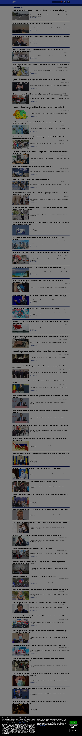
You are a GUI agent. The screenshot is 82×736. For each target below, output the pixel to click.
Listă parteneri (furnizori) (41, 725)
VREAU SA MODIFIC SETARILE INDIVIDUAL (73, 726)
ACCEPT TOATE (73, 722)
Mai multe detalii (22, 722)
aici (18, 729)
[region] (41, 726)
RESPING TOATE (73, 730)
